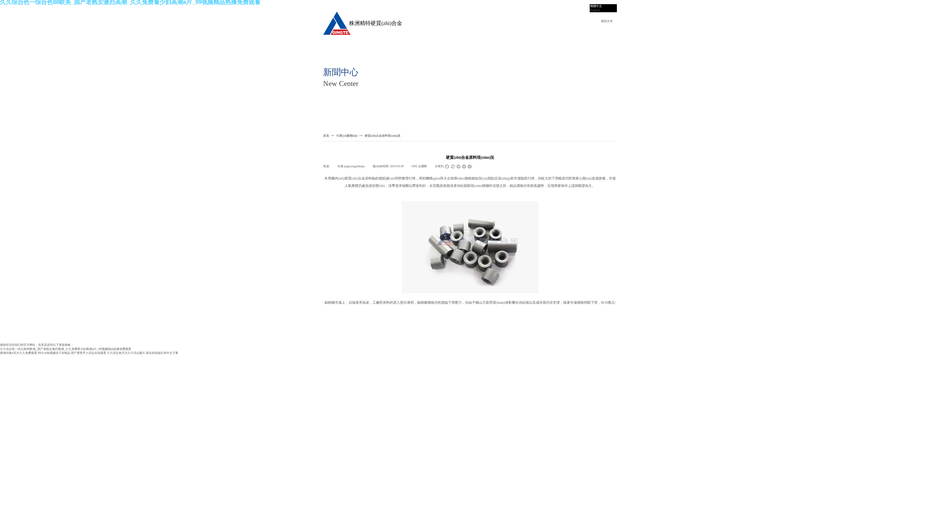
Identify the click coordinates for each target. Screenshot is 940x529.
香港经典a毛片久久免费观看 (18, 353)
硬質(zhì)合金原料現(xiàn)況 (382, 135)
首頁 (326, 135)
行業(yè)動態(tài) (346, 135)
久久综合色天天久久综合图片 (126, 353)
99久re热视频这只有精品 (54, 353)
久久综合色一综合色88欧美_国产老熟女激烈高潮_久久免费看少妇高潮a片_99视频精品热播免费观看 (65, 349)
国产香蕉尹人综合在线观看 (88, 353)
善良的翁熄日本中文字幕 (162, 353)
